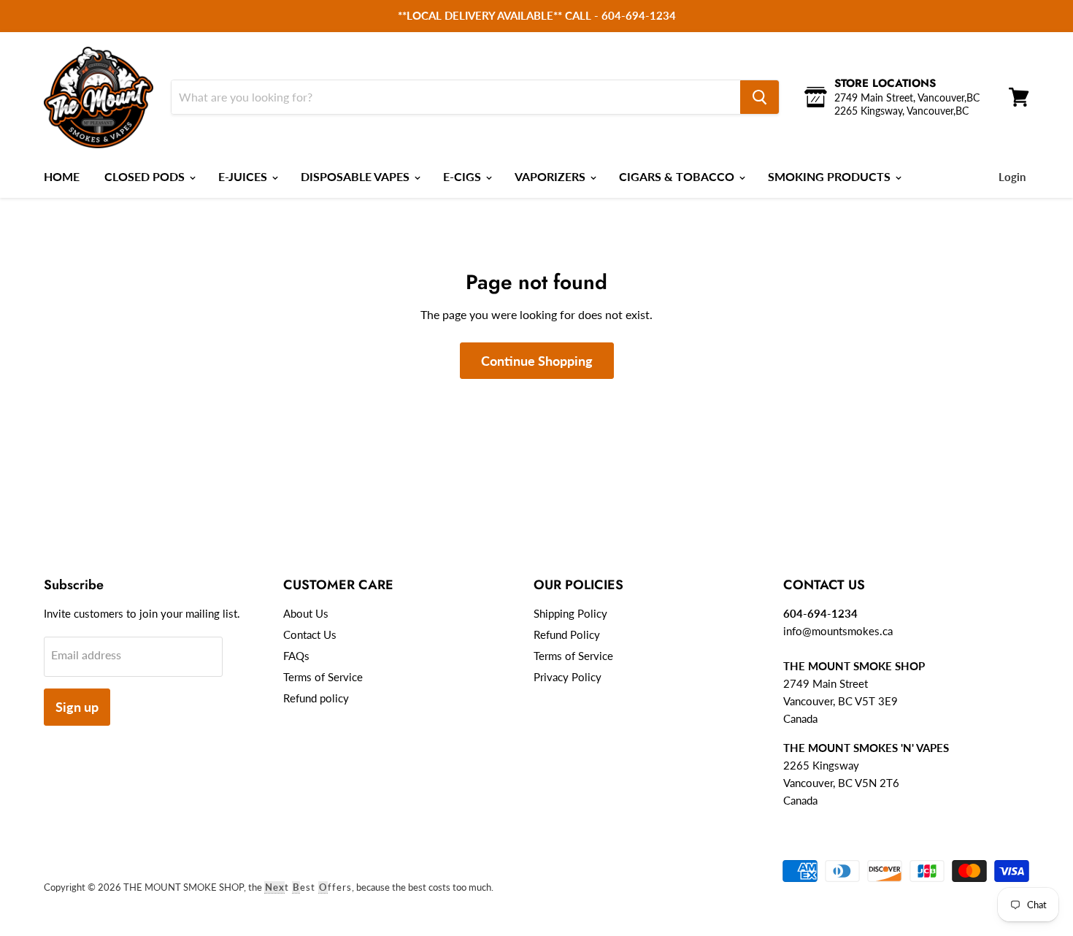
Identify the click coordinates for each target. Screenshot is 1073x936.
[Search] (759, 97)
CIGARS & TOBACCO (678, 176)
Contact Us (309, 634)
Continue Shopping (537, 361)
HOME (62, 176)
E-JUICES (244, 176)
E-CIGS (463, 176)
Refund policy (316, 698)
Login (1012, 176)
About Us (305, 613)
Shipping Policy (570, 613)
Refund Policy (567, 634)
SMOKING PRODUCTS (830, 176)
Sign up (77, 707)
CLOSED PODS (146, 176)
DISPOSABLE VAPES (356, 176)
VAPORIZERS (551, 176)
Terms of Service (323, 676)
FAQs (296, 655)
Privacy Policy (567, 676)
